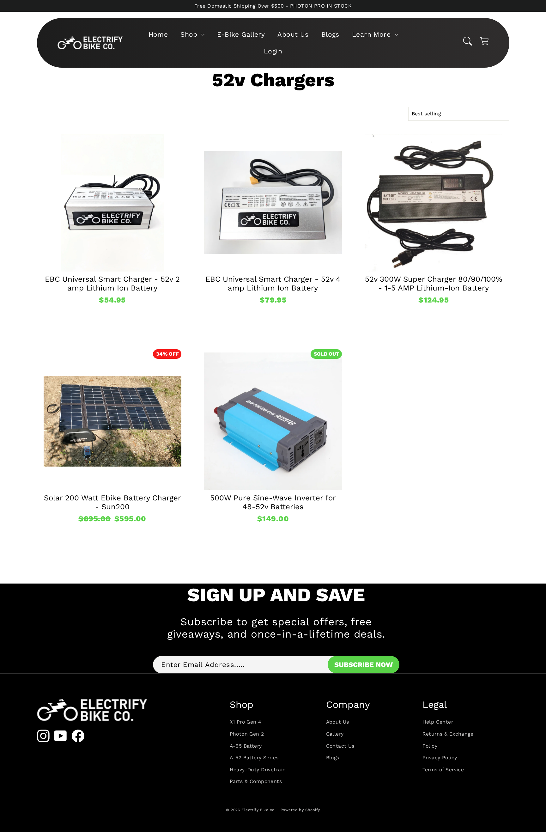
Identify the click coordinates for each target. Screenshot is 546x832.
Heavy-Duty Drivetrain (258, 770)
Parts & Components (256, 781)
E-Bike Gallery (241, 34)
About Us (292, 34)
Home (158, 34)
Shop (190, 34)
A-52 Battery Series (254, 758)
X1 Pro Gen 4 (246, 722)
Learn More (372, 34)
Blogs (330, 34)
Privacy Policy (439, 758)
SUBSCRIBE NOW (363, 665)
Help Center (437, 722)
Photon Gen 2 (247, 734)
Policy (430, 746)
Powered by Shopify (300, 810)
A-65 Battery (246, 746)
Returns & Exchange (448, 734)
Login (273, 51)
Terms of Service (443, 770)
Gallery (335, 734)
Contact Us (340, 746)
